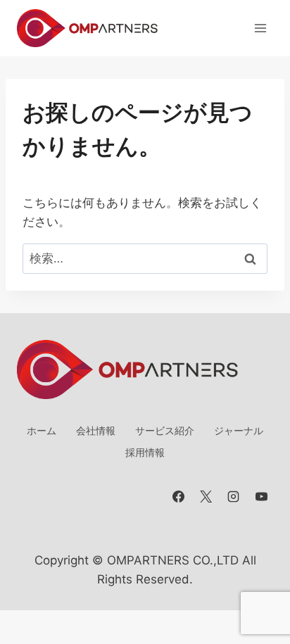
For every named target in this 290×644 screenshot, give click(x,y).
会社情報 (95, 430)
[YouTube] (261, 497)
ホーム (41, 430)
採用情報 (145, 452)
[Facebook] (179, 497)
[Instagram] (234, 497)
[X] (206, 497)
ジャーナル (238, 430)
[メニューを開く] (260, 28)
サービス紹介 (164, 430)
